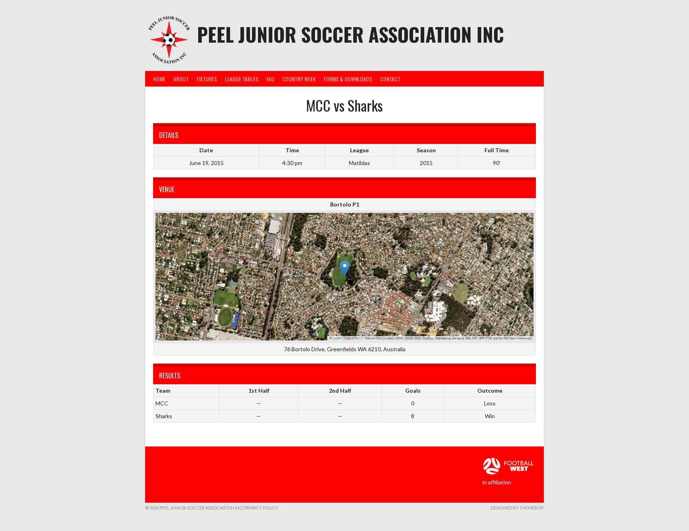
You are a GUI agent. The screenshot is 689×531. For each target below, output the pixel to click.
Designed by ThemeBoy (517, 507)
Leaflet (337, 338)
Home (159, 79)
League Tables (241, 79)
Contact (390, 79)
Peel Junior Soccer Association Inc (350, 34)
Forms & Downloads (348, 79)
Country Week (299, 79)
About (181, 79)
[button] (345, 268)
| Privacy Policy (260, 507)
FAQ (270, 79)
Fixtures (207, 79)
